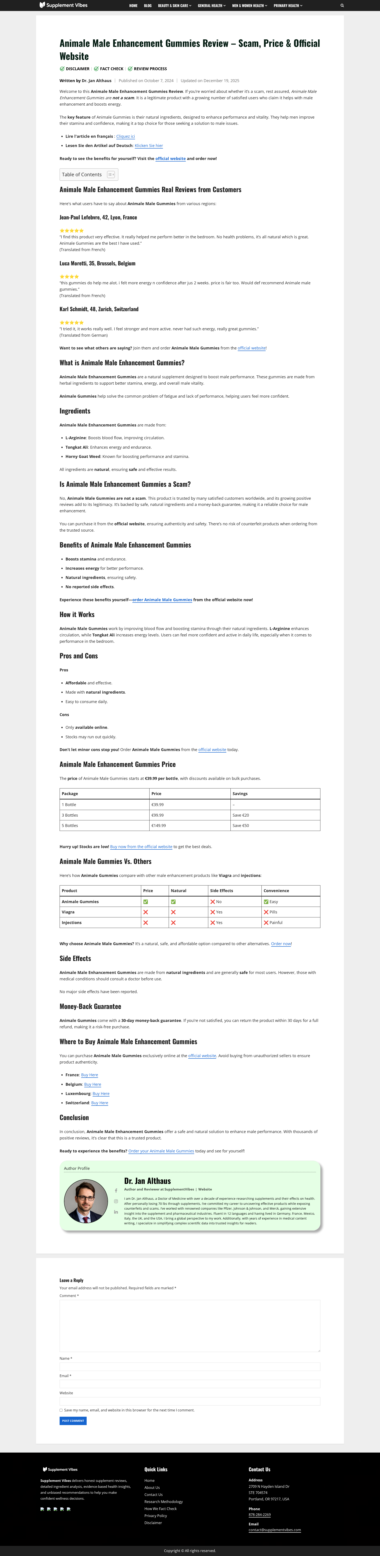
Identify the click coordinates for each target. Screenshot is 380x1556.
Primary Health (286, 5)
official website (170, 158)
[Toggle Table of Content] (109, 174)
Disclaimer (78, 68)
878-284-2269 (260, 1514)
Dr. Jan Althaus (96, 80)
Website (66, 1393)
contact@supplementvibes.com (275, 1529)
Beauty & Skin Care (173, 5)
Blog (148, 5)
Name (66, 1358)
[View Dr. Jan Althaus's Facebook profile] (116, 1190)
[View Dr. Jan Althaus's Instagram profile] (116, 1201)
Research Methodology (163, 1501)
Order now (281, 943)
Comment (69, 1295)
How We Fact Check (160, 1508)
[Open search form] (342, 5)
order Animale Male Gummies (162, 599)
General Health (210, 5)
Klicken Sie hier (149, 145)
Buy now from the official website (141, 846)
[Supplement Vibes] (60, 1471)
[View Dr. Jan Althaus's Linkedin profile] (116, 1212)
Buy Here (89, 1074)
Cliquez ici (125, 136)
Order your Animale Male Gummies (161, 1151)
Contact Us (153, 1494)
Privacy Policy (155, 1515)
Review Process (150, 68)
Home (133, 5)
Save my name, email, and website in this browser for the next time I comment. (129, 1410)
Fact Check (111, 68)
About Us (152, 1487)
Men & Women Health (248, 5)
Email (65, 1375)
